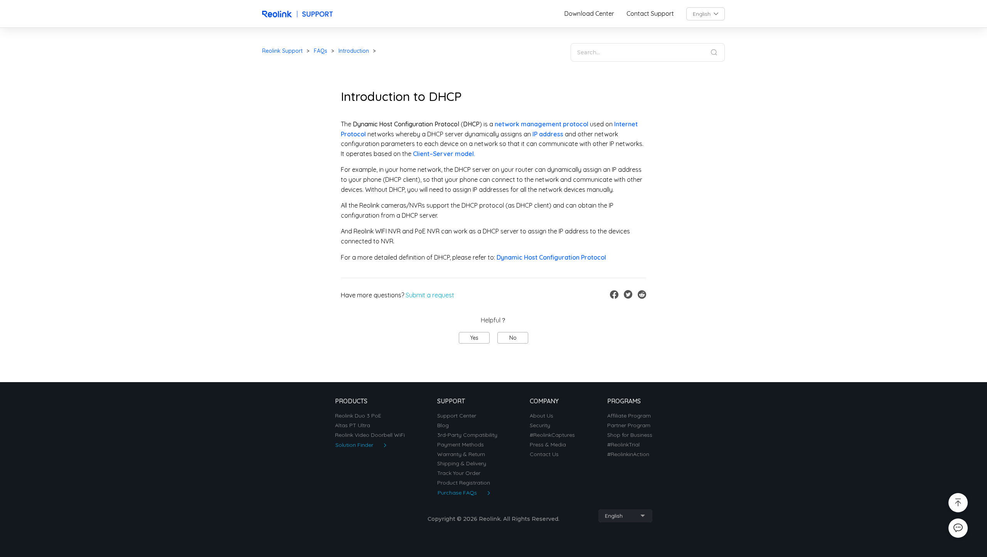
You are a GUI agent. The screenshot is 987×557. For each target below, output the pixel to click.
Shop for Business (629, 435)
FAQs (320, 50)
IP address (547, 134)
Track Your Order (458, 473)
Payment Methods (460, 444)
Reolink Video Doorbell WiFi (370, 435)
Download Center (589, 13)
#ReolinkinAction (628, 454)
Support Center (456, 416)
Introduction (354, 50)
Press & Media (548, 444)
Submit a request (430, 295)
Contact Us (544, 454)
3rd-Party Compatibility (467, 435)
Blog (443, 425)
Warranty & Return (461, 454)
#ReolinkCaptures (552, 435)
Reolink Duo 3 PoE (358, 416)
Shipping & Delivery (461, 463)
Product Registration (463, 483)
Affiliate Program (629, 416)
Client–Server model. (444, 154)
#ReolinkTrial (623, 444)
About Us (541, 416)
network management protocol (541, 124)
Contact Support (650, 13)
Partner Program (628, 425)
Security (540, 425)
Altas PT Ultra (352, 425)
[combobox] (705, 14)
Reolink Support (282, 50)
